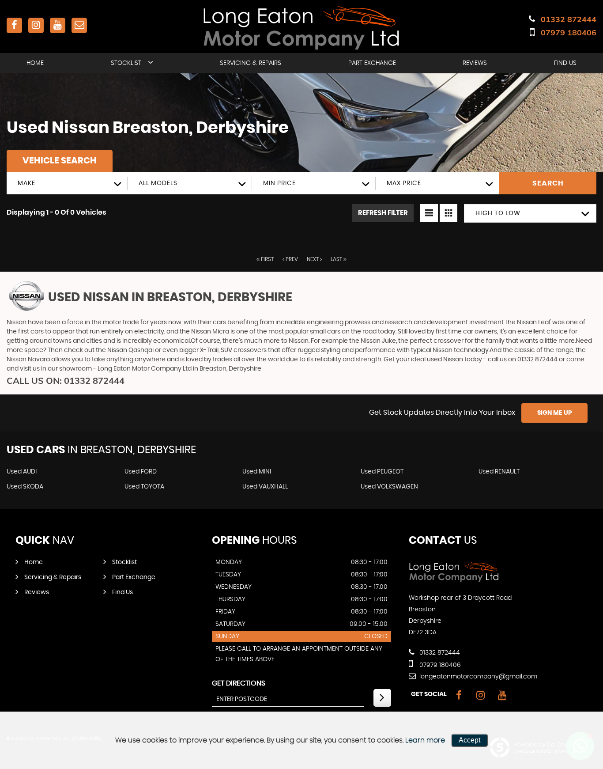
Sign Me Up (554, 413)
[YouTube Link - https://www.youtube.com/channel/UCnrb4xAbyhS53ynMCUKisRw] (57, 25)
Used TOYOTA (144, 487)
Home (35, 63)
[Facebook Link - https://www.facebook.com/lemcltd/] (14, 25)
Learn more (425, 740)
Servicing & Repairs (250, 63)
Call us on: (65, 380)
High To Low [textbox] (497, 213)
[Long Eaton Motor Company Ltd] (454, 579)
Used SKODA (25, 487)
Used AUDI (22, 472)
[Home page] (301, 27)
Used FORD (140, 472)
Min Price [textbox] (279, 183)
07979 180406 (568, 32)
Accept (469, 740)
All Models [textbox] (158, 183)
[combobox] (67, 183)
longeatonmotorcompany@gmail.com (477, 677)
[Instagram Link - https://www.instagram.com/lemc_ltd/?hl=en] (36, 25)
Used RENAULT (499, 472)
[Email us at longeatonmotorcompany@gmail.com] (79, 25)
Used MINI (256, 472)
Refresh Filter (383, 213)
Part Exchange (372, 63)
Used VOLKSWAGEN (389, 487)
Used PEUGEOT (382, 472)
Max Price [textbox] (404, 183)
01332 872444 (568, 19)
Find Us (565, 63)
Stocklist (126, 63)
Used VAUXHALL (265, 487)
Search (548, 183)
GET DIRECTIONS (238, 683)
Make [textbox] (26, 183)
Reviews (475, 63)
